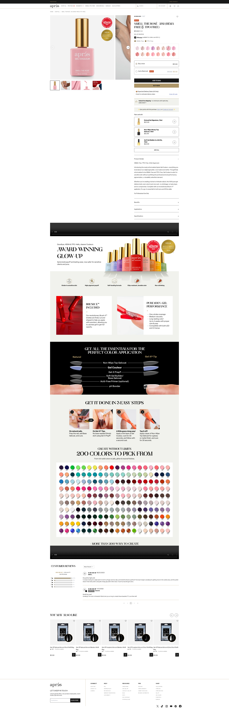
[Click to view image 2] (65, 85)
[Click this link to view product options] (74, 655)
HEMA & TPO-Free (90, 6)
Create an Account (168, 109)
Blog (123, 693)
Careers (93, 690)
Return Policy (107, 690)
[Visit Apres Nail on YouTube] (171, 706)
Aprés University (173, 1)
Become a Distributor (143, 693)
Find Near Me (53, 1)
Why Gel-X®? (125, 688)
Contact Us (93, 688)
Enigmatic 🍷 (80, 6)
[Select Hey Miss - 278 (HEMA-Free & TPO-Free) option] (168, 54)
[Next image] (128, 47)
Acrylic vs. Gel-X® (126, 690)
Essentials (158, 697)
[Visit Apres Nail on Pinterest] (175, 706)
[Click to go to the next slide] (176, 615)
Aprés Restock (159, 690)
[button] (174, 6)
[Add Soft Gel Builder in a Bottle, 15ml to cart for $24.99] (174, 142)
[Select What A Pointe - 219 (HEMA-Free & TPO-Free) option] (153, 54)
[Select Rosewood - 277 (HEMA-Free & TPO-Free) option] (137, 54)
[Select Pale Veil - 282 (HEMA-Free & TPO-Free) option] (163, 48)
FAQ (105, 686)
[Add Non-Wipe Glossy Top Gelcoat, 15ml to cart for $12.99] (174, 132)
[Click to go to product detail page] (63, 632)
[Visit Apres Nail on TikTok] (162, 706)
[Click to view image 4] (86, 85)
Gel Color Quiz (126, 697)
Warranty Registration (109, 693)
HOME (52, 11)
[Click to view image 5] (97, 85)
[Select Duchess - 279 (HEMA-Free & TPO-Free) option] (173, 54)
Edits (123, 695)
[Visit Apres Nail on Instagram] (166, 706)
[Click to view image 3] (76, 85)
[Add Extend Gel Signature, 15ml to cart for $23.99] (174, 121)
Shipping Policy (107, 688)
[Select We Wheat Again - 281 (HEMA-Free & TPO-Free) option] (142, 54)
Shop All (63, 6)
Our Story (93, 686)
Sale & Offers (116, 6)
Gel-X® (157, 693)
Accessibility (107, 695)
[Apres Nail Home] (54, 6)
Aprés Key (158, 688)
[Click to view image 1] (55, 85)
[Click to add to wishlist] (177, 16)
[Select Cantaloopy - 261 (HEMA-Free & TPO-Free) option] (148, 54)
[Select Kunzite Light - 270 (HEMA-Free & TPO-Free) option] (153, 48)
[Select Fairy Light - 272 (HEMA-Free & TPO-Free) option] (173, 48)
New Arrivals (100, 6)
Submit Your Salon (142, 690)
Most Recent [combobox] (87, 566)
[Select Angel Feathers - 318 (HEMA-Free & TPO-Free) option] (137, 48)
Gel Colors (158, 695)
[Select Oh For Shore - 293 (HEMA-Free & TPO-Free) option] (158, 48)
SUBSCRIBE (74, 700)
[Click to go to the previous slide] (172, 615)
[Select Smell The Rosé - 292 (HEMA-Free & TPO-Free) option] (168, 48)
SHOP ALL (58, 11)
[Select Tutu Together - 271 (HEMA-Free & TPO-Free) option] (148, 48)
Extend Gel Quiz (126, 699)
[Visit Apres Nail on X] (158, 706)
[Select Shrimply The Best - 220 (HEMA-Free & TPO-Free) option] (158, 54)
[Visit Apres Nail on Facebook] (180, 706)
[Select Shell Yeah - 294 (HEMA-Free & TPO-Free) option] (142, 48)
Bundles (108, 6)
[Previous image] (52, 47)
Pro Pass (140, 686)
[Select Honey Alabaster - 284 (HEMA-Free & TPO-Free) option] (163, 54)
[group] (156, 159)
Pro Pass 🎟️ (71, 6)
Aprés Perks (125, 686)
